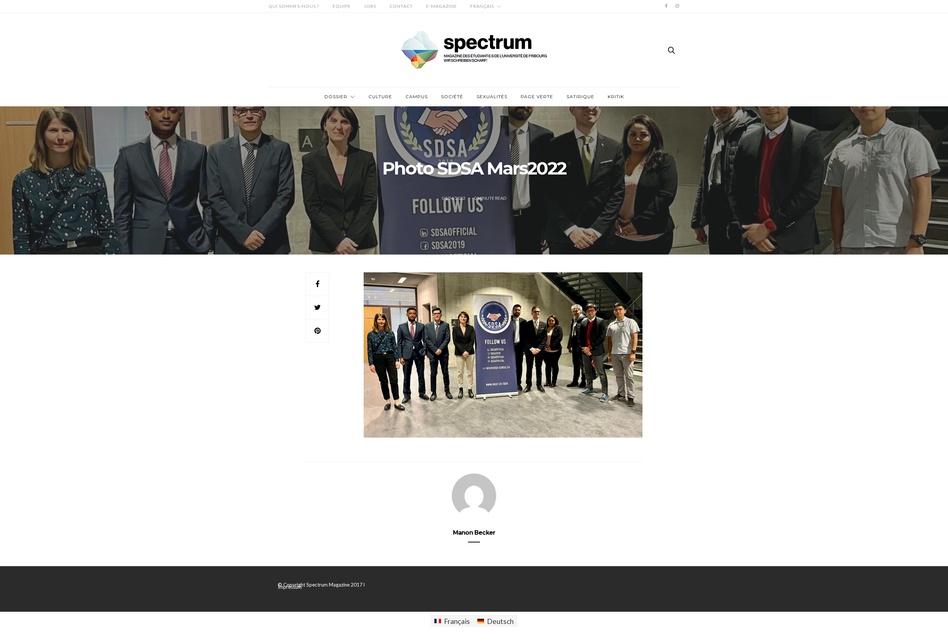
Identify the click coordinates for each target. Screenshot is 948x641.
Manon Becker (474, 532)
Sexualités (492, 96)
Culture (380, 96)
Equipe (342, 6)
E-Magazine (441, 6)
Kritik (616, 96)
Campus (416, 96)
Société (452, 96)
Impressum (290, 587)
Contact (401, 6)
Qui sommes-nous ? (293, 6)
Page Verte (537, 96)
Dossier (335, 96)
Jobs (370, 6)
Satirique (580, 96)
